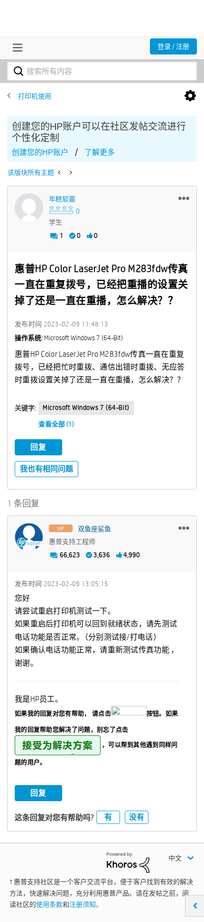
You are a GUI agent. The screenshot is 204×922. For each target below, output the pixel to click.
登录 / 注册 (173, 46)
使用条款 (49, 904)
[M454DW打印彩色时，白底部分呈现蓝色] (60, 172)
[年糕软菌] (29, 207)
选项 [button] (190, 96)
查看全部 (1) (56, 424)
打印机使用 (34, 96)
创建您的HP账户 (40, 152)
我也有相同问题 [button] (46, 469)
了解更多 (99, 152)
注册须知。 (85, 904)
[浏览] (15, 47)
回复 (38, 447)
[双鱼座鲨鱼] (29, 537)
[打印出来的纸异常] (70, 172)
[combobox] (102, 71)
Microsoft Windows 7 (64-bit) (86, 407)
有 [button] (108, 817)
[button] (184, 198)
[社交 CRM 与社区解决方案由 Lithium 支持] (128, 862)
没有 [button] (136, 817)
